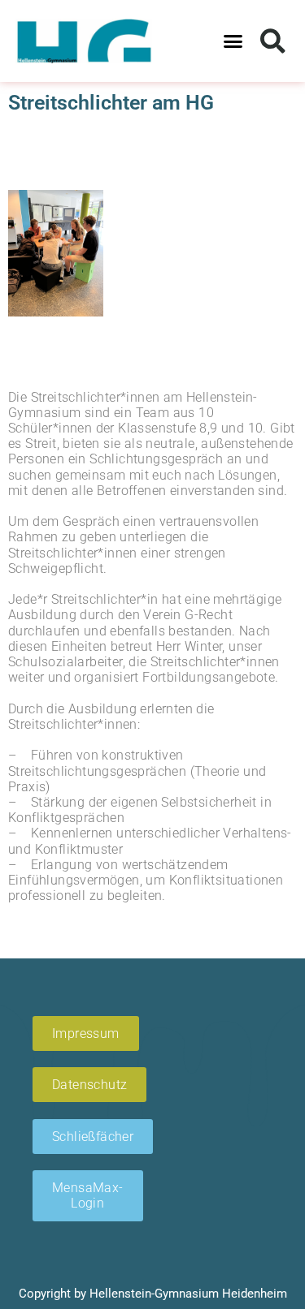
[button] (232, 41)
